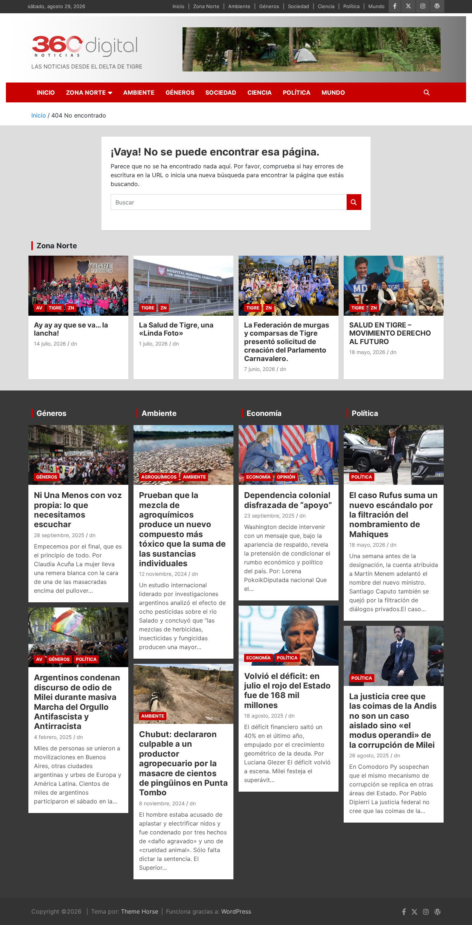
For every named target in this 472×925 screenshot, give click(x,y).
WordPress (236, 911)
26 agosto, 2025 (369, 755)
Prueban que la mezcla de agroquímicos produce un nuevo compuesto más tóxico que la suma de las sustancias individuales (182, 529)
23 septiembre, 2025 (269, 515)
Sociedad (298, 6)
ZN (71, 308)
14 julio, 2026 (50, 343)
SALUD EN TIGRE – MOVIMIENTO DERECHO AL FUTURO (390, 333)
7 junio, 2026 (259, 369)
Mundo (376, 6)
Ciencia (326, 6)
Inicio (178, 6)
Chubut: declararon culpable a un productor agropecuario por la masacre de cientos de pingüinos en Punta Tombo (183, 763)
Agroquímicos (159, 477)
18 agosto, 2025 (264, 715)
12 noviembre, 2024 (163, 574)
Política (351, 6)
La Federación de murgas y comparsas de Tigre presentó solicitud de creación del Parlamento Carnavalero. (286, 342)
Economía (264, 413)
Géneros (269, 6)
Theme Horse (139, 911)
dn (74, 343)
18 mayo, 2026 (367, 352)
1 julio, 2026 (153, 343)
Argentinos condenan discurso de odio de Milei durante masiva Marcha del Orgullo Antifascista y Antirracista (77, 702)
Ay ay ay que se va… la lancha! (71, 329)
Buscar (354, 202)
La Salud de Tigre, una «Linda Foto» (176, 329)
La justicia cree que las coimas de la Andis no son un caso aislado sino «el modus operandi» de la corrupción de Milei (393, 720)
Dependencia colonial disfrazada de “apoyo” (288, 499)
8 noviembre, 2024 (162, 803)
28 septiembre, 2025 (59, 535)
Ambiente (239, 6)
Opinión (286, 477)
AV (39, 308)
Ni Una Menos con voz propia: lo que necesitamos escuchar (78, 509)
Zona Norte (206, 6)
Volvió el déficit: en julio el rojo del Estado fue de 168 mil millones (287, 690)
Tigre (55, 308)
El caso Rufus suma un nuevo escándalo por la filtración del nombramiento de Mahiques (393, 514)
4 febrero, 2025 (53, 737)
